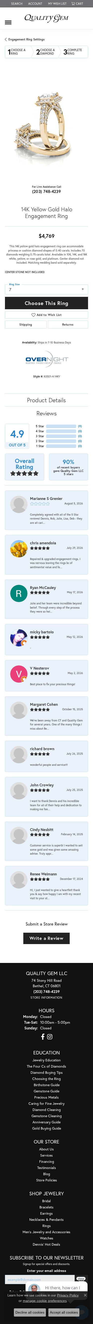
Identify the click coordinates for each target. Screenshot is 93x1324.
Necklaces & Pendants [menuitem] (46, 1219)
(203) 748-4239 (46, 191)
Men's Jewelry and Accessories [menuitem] (46, 1232)
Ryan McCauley (43, 587)
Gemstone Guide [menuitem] (46, 1091)
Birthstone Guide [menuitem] (47, 1084)
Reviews (46, 413)
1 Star (40, 446)
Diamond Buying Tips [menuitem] (47, 1072)
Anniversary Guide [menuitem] (46, 1122)
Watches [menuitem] (46, 1238)
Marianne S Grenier (46, 498)
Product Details (46, 400)
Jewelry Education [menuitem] (46, 1060)
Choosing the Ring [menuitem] (46, 1078)
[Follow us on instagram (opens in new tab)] (49, 1037)
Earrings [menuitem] (46, 1213)
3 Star (40, 436)
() (80, 426)
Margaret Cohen (44, 704)
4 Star (40, 431)
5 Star (40, 426)
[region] (46, 125)
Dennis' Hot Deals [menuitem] (46, 1244)
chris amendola (43, 542)
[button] (16, 3)
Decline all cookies (29, 1312)
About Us (46, 1149)
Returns (68, 324)
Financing (46, 1161)
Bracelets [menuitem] (46, 1207)
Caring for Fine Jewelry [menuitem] (46, 1103)
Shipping (25, 324)
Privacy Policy (68, 1295)
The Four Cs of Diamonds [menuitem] (46, 1066)
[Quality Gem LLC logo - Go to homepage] (46, 18)
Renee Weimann (43, 873)
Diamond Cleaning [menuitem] (46, 1109)
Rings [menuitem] (46, 1225)
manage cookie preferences (45, 1301)
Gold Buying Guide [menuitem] (46, 1128)
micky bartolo (42, 631)
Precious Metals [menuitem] (46, 1097)
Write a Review (46, 938)
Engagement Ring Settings (26, 39)
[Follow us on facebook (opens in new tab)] (43, 1037)
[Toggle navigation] (8, 21)
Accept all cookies (64, 1312)
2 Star (40, 441)
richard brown (42, 748)
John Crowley (42, 784)
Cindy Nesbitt (41, 829)
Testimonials (46, 1167)
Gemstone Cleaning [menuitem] (46, 1115)
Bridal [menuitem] (46, 1201)
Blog (46, 1173)
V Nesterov (39, 668)
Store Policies (46, 1180)
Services (46, 1155)
